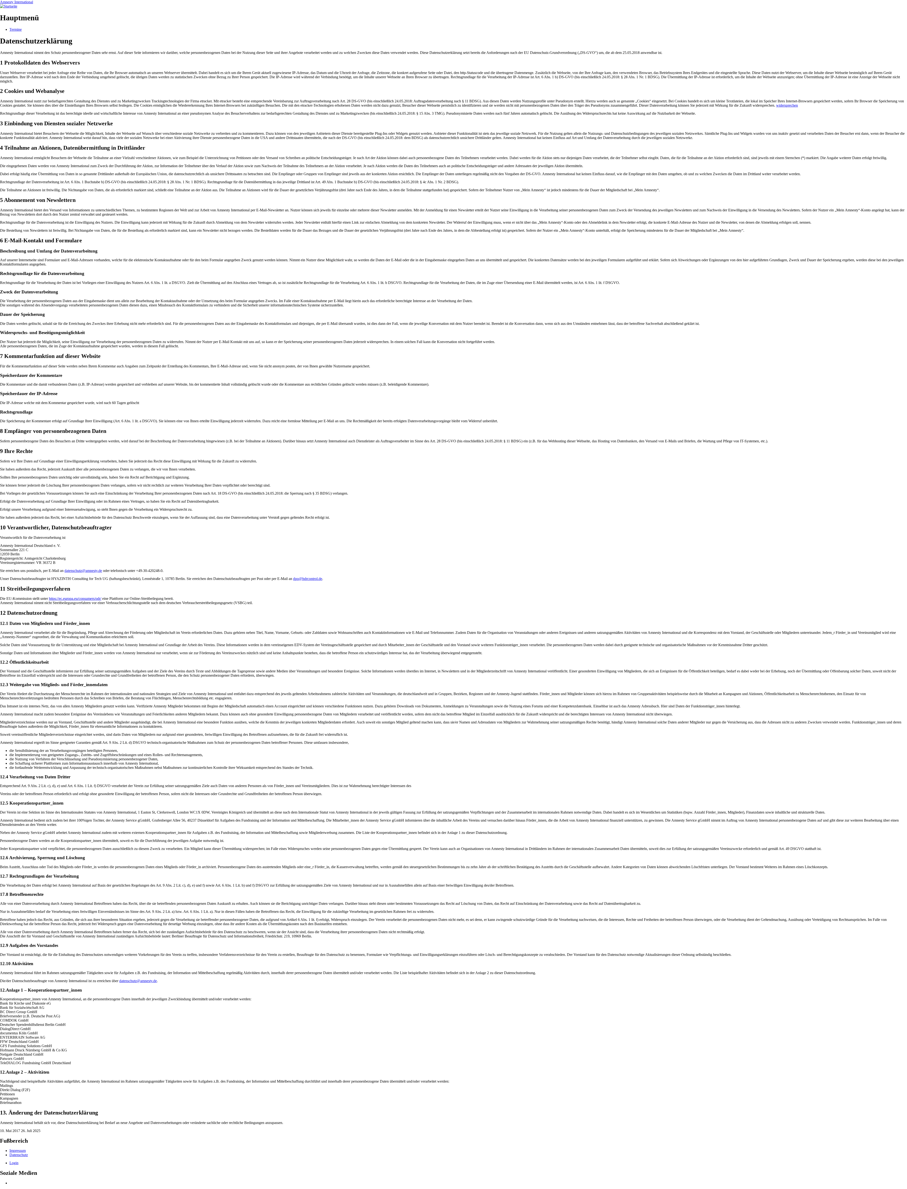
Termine (15, 29)
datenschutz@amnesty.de (83, 571)
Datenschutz (18, 1155)
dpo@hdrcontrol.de (307, 579)
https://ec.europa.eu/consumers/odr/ (75, 599)
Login (13, 1163)
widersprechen (787, 105)
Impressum (17, 1151)
